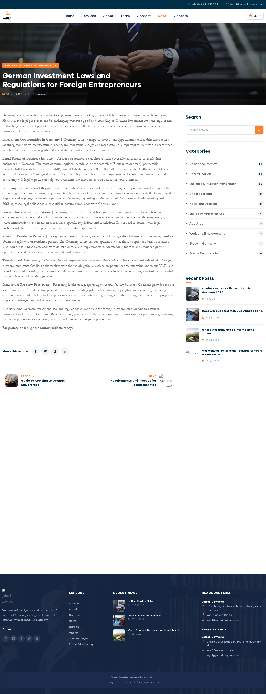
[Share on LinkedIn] (55, 351)
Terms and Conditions (148, 682)
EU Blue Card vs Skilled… (142, 601)
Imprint (128, 682)
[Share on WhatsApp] (65, 351)
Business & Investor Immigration (31, 65)
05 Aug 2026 (138, 619)
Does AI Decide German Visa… (145, 615)
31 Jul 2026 (137, 633)
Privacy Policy (113, 682)
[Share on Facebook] (36, 351)
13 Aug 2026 (138, 604)
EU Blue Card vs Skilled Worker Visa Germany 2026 (227, 290)
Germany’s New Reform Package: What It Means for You (232, 352)
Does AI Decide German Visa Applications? (232, 310)
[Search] (259, 130)
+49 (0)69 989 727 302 (220, 650)
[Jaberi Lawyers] (7, 15)
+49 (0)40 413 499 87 (219, 615)
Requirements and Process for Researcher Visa (133, 382)
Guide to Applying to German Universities (43, 382)
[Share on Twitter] (45, 351)
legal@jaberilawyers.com (223, 620)
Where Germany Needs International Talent (228, 331)
